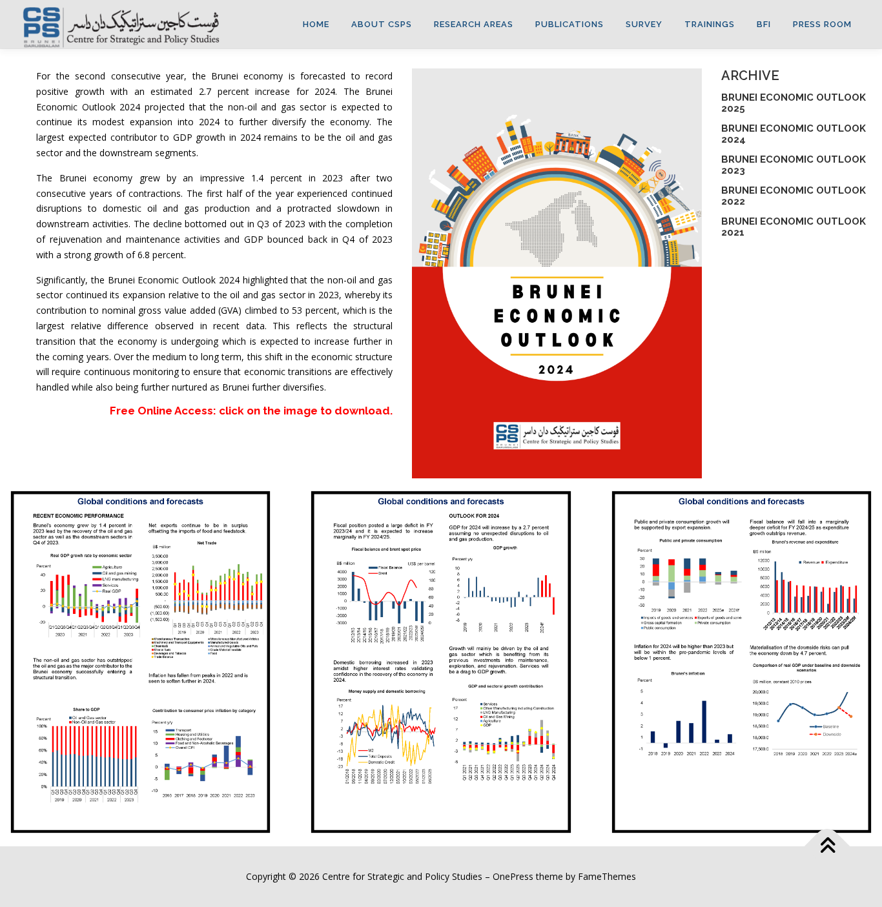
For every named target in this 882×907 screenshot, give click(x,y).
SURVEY (644, 24)
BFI (764, 24)
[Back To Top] (827, 847)
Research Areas (473, 24)
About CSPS (381, 24)
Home (316, 24)
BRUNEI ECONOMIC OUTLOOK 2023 (793, 165)
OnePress (513, 876)
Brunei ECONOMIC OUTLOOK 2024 (793, 134)
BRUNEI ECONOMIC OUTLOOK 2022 (793, 196)
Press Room (822, 24)
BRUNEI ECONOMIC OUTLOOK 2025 (793, 103)
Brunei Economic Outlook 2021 (793, 227)
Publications (569, 24)
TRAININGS (709, 24)
